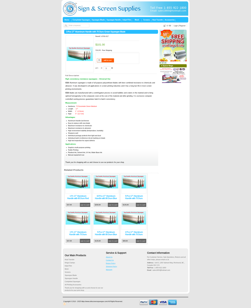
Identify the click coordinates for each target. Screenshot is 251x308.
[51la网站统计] (64, 305)
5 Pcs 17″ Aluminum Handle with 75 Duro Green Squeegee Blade (134, 198)
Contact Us (110, 260)
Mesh (137, 20)
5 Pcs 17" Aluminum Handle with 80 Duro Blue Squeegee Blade (106, 234)
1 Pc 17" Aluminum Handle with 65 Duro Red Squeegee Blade (78, 198)
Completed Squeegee (81, 20)
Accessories (170, 20)
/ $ (169, 26)
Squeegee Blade (98, 20)
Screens (146, 20)
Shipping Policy (111, 266)
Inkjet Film (126, 20)
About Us (109, 257)
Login (176, 26)
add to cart (108, 60)
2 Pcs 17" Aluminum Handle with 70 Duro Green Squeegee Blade (134, 234)
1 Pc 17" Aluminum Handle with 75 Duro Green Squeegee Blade (78, 234)
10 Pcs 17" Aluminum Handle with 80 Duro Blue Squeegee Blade (106, 198)
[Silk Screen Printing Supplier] (125, 15)
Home (66, 20)
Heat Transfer (157, 20)
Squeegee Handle (114, 20)
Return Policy (110, 263)
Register (182, 26)
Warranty (109, 270)
